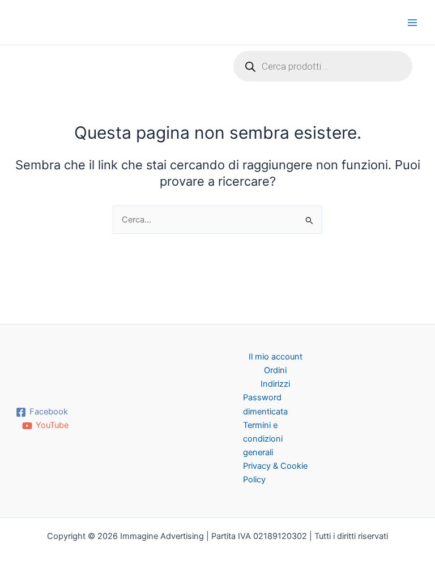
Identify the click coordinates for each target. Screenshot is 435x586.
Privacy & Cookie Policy (275, 473)
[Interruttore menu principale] (412, 22)
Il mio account (275, 357)
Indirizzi (275, 384)
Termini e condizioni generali (263, 438)
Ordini (275, 370)
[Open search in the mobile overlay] (323, 66)
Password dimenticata (265, 404)
